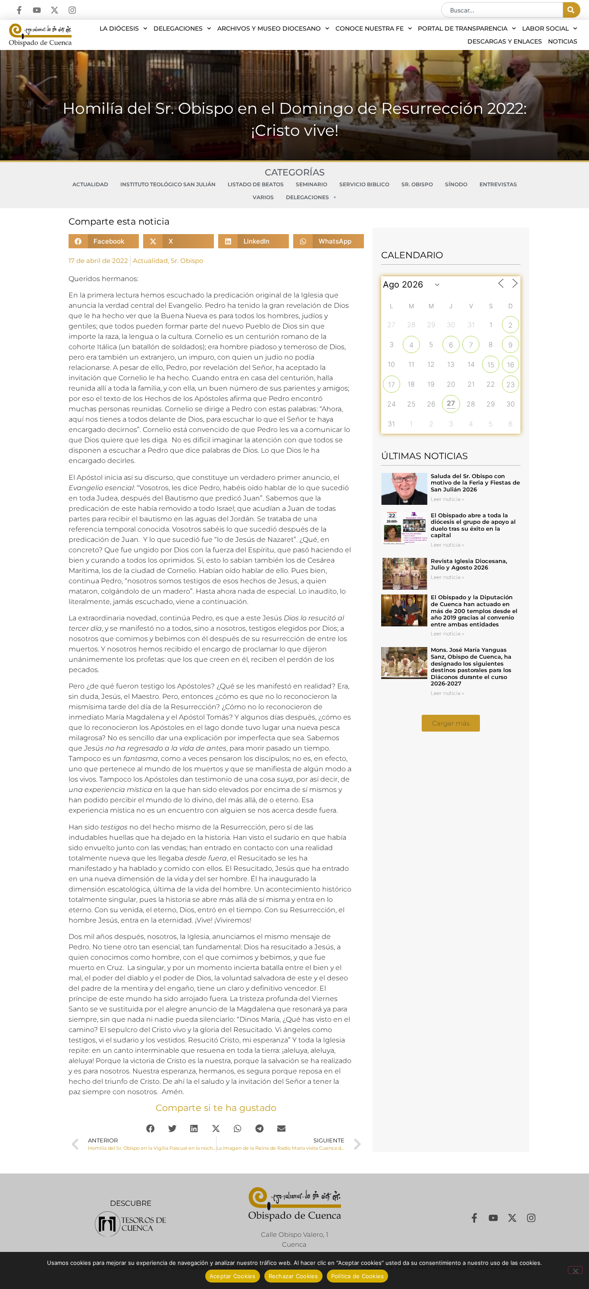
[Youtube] (37, 10)
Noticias (562, 41)
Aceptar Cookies (233, 1276)
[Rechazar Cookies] (575, 1270)
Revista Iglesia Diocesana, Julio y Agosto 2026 (469, 564)
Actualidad (90, 184)
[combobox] (502, 10)
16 (510, 364)
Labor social (545, 28)
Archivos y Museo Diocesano (269, 28)
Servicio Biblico (364, 184)
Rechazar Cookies (293, 1276)
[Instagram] (72, 10)
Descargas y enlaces (504, 41)
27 (451, 403)
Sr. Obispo (417, 184)
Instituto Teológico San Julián (168, 184)
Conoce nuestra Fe (369, 28)
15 (491, 364)
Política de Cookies (357, 1276)
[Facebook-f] (19, 10)
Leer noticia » (447, 499)
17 (391, 384)
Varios (263, 197)
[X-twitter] (54, 10)
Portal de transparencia (463, 28)
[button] (104, 241)
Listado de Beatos (256, 184)
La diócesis (119, 28)
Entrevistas (498, 184)
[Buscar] (571, 10)
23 (510, 384)
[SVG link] (130, 1224)
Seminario (311, 184)
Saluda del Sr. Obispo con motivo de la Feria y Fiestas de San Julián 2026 (475, 482)
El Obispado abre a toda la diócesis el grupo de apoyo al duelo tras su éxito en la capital (473, 525)
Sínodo (456, 184)
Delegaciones (178, 28)
